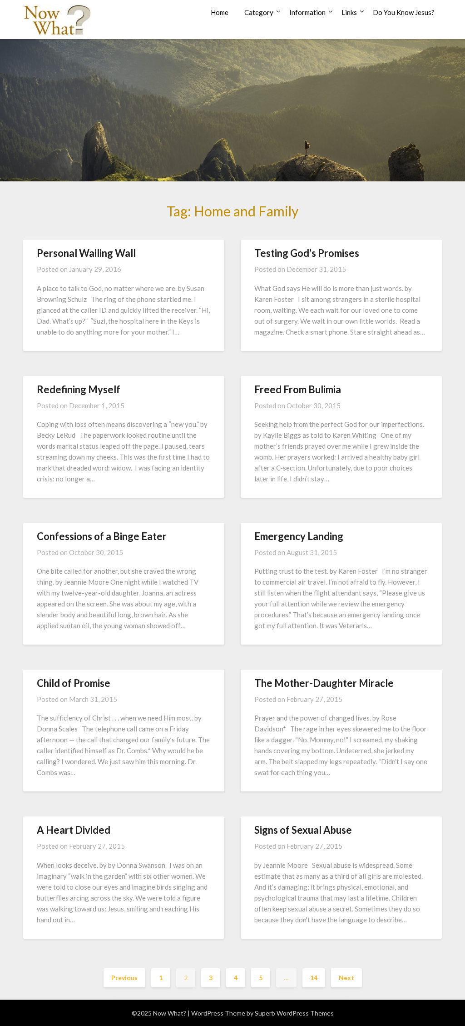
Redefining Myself (78, 389)
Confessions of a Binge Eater (102, 536)
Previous (124, 977)
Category (258, 12)
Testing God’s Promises (306, 253)
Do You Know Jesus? (404, 12)
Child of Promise (73, 683)
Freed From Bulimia (297, 389)
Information (307, 12)
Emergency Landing (298, 536)
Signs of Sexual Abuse (303, 830)
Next (346, 977)
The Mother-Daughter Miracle (324, 683)
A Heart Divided (73, 830)
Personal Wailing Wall (86, 253)
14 (313, 977)
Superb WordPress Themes (294, 1013)
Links (349, 12)
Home (219, 12)
